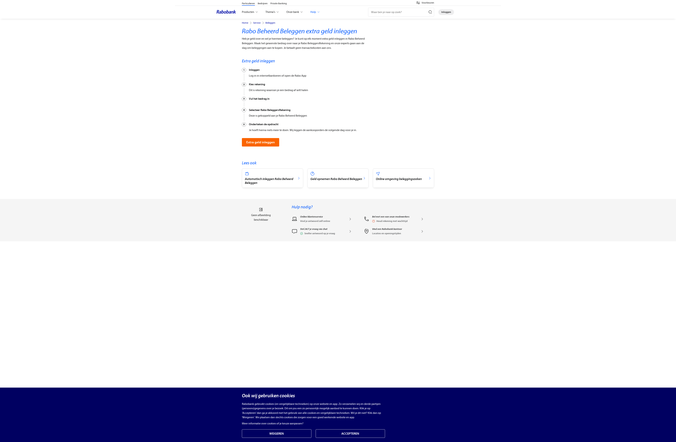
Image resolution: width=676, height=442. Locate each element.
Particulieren (248, 3)
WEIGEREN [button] (276, 433)
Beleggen (270, 22)
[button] (425, 3)
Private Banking (278, 3)
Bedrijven (263, 3)
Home (245, 22)
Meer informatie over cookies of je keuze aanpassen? (272, 423)
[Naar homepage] (227, 12)
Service (257, 22)
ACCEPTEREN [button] (350, 433)
